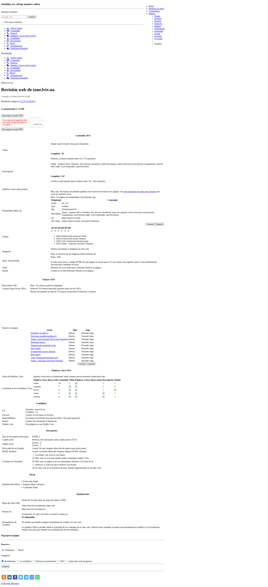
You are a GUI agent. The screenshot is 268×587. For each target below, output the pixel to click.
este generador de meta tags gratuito (139, 191)
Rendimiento (10, 561)
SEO (62, 561)
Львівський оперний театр (43, 345)
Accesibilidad (25, 561)
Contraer (150, 224)
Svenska (158, 36)
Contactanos (154, 11)
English (157, 21)
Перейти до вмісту (39, 333)
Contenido (14, 31)
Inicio (151, 6)
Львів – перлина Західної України (47, 361)
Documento (15, 41)
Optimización (15, 46)
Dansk (157, 16)
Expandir (159, 224)
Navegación (6, 53)
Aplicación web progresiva (80, 561)
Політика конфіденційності (44, 336)
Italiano (157, 26)
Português (158, 31)
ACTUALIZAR (27, 101)
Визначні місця (38, 342)
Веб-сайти (35, 354)
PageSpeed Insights (18, 48)
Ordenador (9, 550)
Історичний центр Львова (43, 351)
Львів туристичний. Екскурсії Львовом (49, 339)
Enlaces (13, 33)
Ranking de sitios (156, 8)
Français (158, 23)
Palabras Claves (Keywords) (22, 36)
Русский (158, 39)
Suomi (157, 34)
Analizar (32, 17)
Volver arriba (15, 28)
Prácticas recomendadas (46, 561)
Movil (11, 43)
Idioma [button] (152, 13)
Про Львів (35, 348)
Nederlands (159, 28)
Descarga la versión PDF (12, 116)
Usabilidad (14, 38)
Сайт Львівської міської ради (44, 357)
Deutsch (158, 18)
